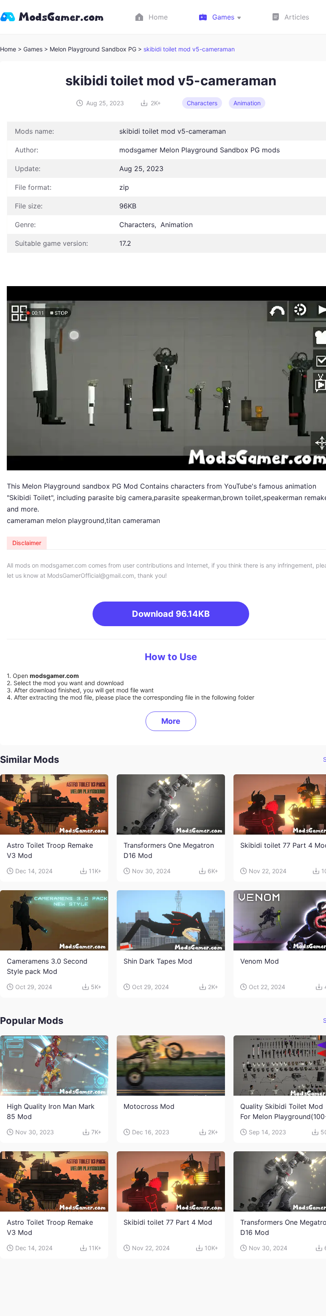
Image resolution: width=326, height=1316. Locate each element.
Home (8, 49)
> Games (30, 49)
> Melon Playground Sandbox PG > (93, 49)
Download (171, 614)
